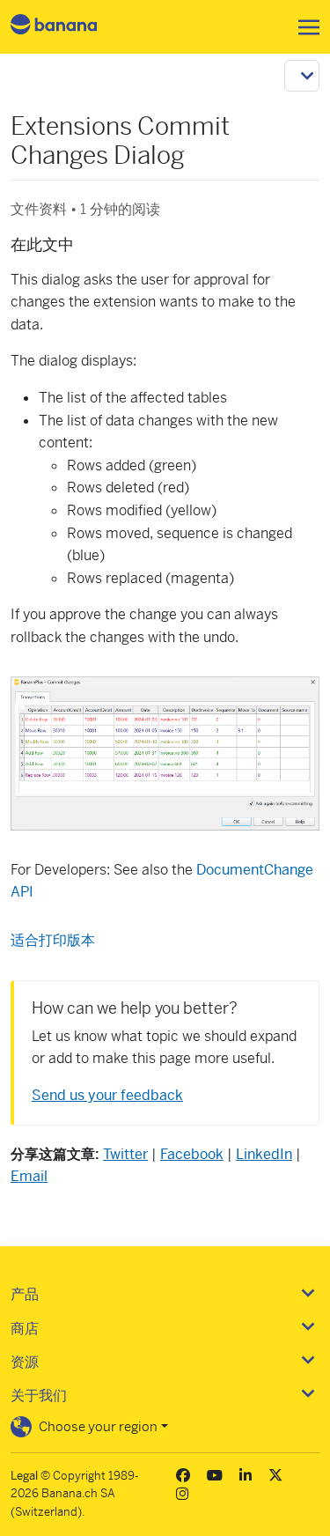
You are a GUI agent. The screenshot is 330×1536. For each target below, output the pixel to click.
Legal (24, 1475)
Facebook (192, 1154)
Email (29, 1176)
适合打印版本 (53, 940)
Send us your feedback (107, 1095)
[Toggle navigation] (303, 27)
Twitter (125, 1154)
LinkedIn (264, 1154)
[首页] (69, 27)
